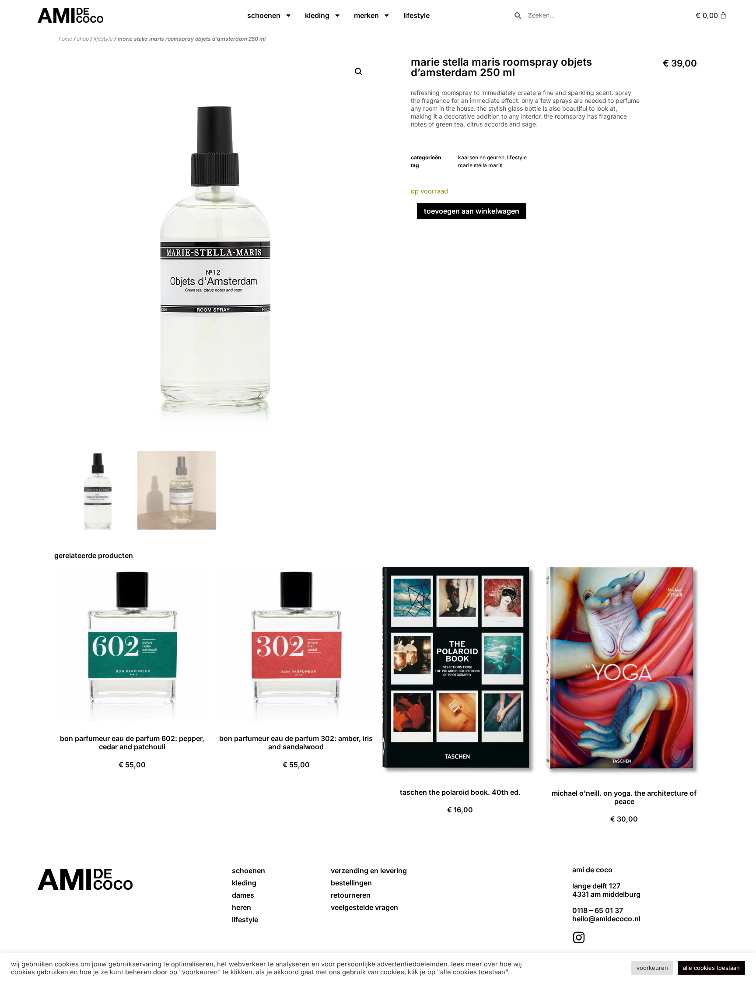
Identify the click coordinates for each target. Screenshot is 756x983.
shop (83, 38)
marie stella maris (480, 165)
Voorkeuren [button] (652, 967)
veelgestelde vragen (364, 907)
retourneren (351, 895)
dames (243, 895)
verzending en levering (369, 870)
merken (366, 15)
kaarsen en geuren (481, 157)
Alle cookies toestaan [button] (711, 967)
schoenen (263, 15)
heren (241, 907)
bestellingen (351, 882)
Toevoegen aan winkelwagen (471, 211)
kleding (317, 15)
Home (65, 38)
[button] (359, 72)
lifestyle (416, 15)
